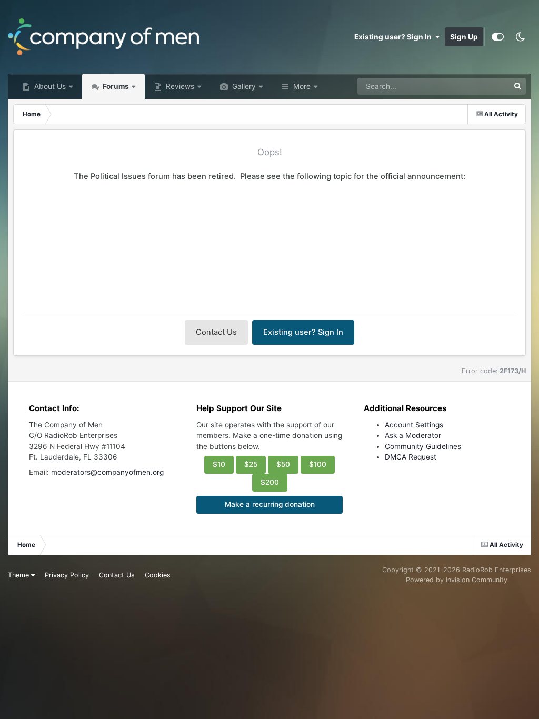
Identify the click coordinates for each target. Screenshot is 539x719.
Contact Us (216, 332)
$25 (250, 464)
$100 (317, 464)
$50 (283, 464)
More (302, 86)
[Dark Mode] (520, 36)
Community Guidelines (423, 446)
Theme (19, 575)
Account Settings (414, 425)
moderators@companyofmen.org (107, 472)
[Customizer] (497, 36)
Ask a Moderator (413, 435)
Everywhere (475, 86)
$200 (270, 482)
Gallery (243, 86)
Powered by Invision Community (456, 580)
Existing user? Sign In (394, 37)
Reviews (179, 86)
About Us (49, 86)
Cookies (158, 575)
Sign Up (464, 37)
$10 (219, 464)
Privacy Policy (67, 575)
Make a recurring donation (270, 504)
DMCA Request (410, 457)
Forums (115, 86)
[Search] (517, 86)
